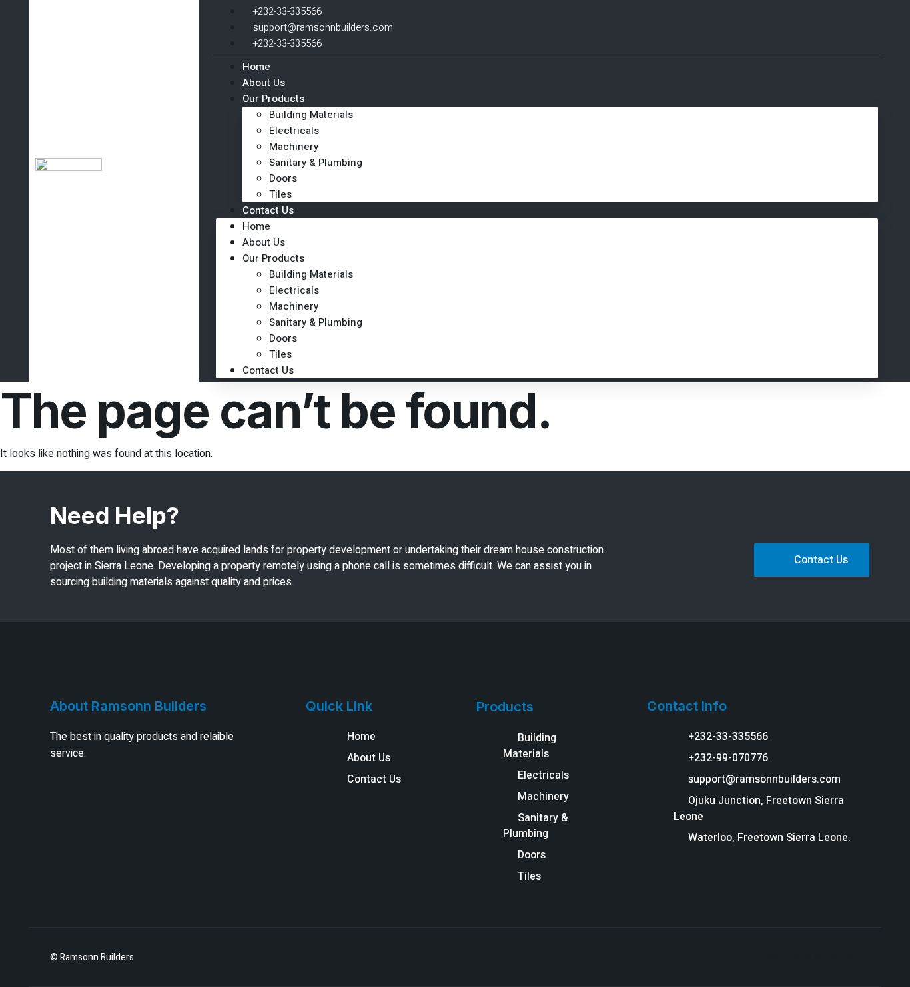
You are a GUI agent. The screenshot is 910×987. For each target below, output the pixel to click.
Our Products (273, 98)
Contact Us (268, 210)
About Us (263, 242)
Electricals (294, 130)
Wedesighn (836, 957)
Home (256, 226)
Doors (283, 178)
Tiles (280, 354)
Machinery (293, 146)
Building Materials (311, 114)
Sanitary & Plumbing (315, 162)
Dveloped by (786, 957)
